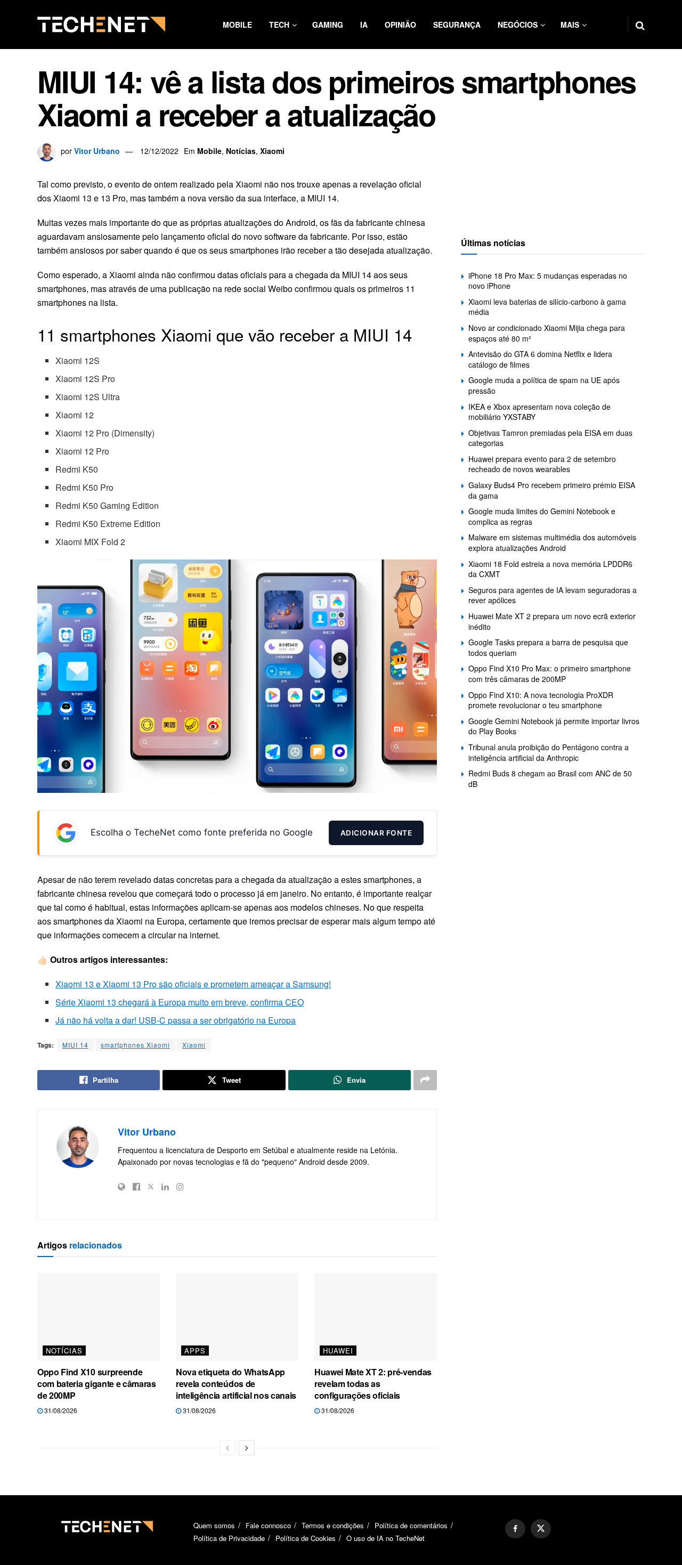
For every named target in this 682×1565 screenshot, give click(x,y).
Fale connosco (268, 1525)
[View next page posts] (247, 1447)
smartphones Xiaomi (135, 1044)
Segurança (457, 24)
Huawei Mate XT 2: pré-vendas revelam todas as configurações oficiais (373, 1384)
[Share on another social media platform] (425, 1080)
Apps (195, 1350)
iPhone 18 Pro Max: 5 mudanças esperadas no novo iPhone (547, 280)
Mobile (237, 24)
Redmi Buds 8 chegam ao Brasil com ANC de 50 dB (550, 778)
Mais (570, 24)
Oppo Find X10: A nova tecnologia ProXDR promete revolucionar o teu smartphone (540, 700)
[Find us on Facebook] (515, 1528)
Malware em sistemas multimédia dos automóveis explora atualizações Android (552, 542)
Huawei (338, 1350)
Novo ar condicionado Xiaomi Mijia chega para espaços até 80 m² (546, 333)
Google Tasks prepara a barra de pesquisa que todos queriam (548, 647)
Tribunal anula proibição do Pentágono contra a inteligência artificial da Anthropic (548, 752)
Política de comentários (411, 1525)
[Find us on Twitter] (541, 1528)
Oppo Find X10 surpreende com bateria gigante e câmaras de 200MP (96, 1384)
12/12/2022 (159, 150)
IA (364, 24)
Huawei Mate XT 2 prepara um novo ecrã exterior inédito (552, 621)
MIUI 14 (75, 1044)
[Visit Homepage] (101, 25)
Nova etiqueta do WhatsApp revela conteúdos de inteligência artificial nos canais (236, 1384)
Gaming (327, 24)
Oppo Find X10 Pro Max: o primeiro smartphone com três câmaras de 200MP (549, 673)
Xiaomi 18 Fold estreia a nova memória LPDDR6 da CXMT (550, 569)
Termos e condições (333, 1525)
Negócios (518, 24)
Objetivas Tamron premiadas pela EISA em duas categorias (550, 438)
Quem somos (214, 1525)
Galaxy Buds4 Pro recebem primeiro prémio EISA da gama (551, 490)
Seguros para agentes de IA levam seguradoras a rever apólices (552, 595)
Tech (279, 24)
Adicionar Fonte (376, 833)
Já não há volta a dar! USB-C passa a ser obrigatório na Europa (175, 1020)
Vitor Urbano (97, 150)
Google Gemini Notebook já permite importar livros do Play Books (553, 726)
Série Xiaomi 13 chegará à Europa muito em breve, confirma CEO (179, 1002)
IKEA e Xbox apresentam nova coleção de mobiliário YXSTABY (539, 412)
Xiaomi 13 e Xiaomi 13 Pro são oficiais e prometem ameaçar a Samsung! (193, 984)
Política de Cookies (305, 1538)
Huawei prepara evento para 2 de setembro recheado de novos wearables (542, 464)
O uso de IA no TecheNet (385, 1538)
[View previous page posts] (228, 1447)
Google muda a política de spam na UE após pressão (544, 385)
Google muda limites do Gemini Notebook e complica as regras (541, 516)
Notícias (241, 150)
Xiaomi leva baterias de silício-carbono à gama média (547, 307)
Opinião (400, 24)
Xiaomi (272, 150)
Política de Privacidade (229, 1538)
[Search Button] (640, 24)
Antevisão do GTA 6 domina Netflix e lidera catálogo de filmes (540, 359)
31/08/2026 (60, 1410)
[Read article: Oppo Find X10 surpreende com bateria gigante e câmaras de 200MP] (98, 1316)
